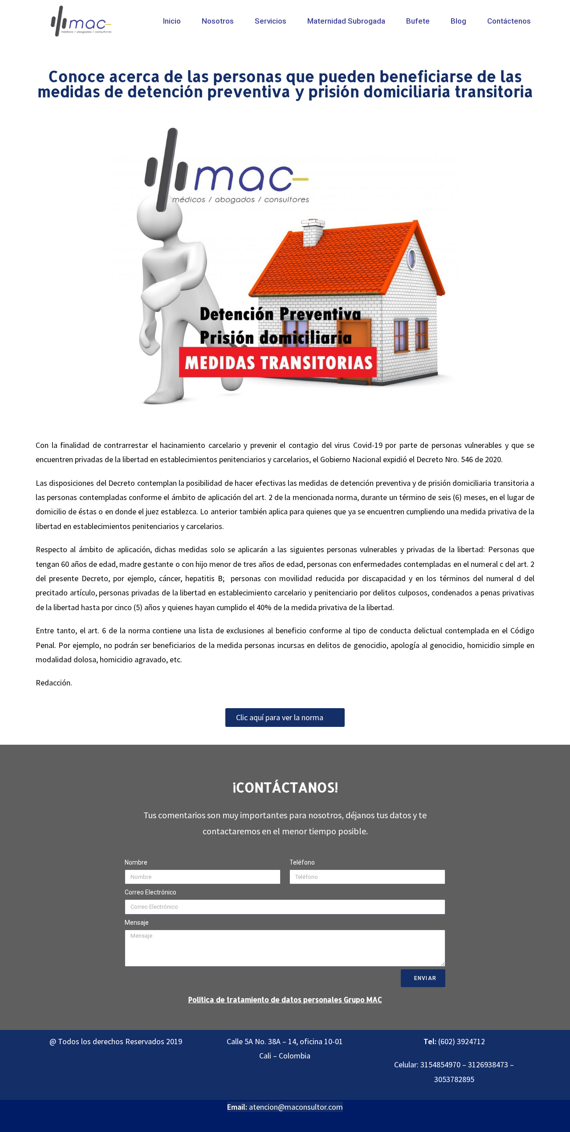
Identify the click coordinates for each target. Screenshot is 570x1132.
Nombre (136, 862)
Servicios (270, 20)
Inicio (172, 20)
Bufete (418, 20)
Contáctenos (509, 20)
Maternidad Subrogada (346, 20)
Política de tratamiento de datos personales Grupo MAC (285, 999)
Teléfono (302, 862)
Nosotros (218, 20)
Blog (458, 20)
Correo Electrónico (150, 892)
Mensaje (137, 922)
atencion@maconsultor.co (292, 1107)
